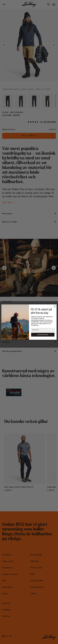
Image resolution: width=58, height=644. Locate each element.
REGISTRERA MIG (42, 334)
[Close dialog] (55, 306)
